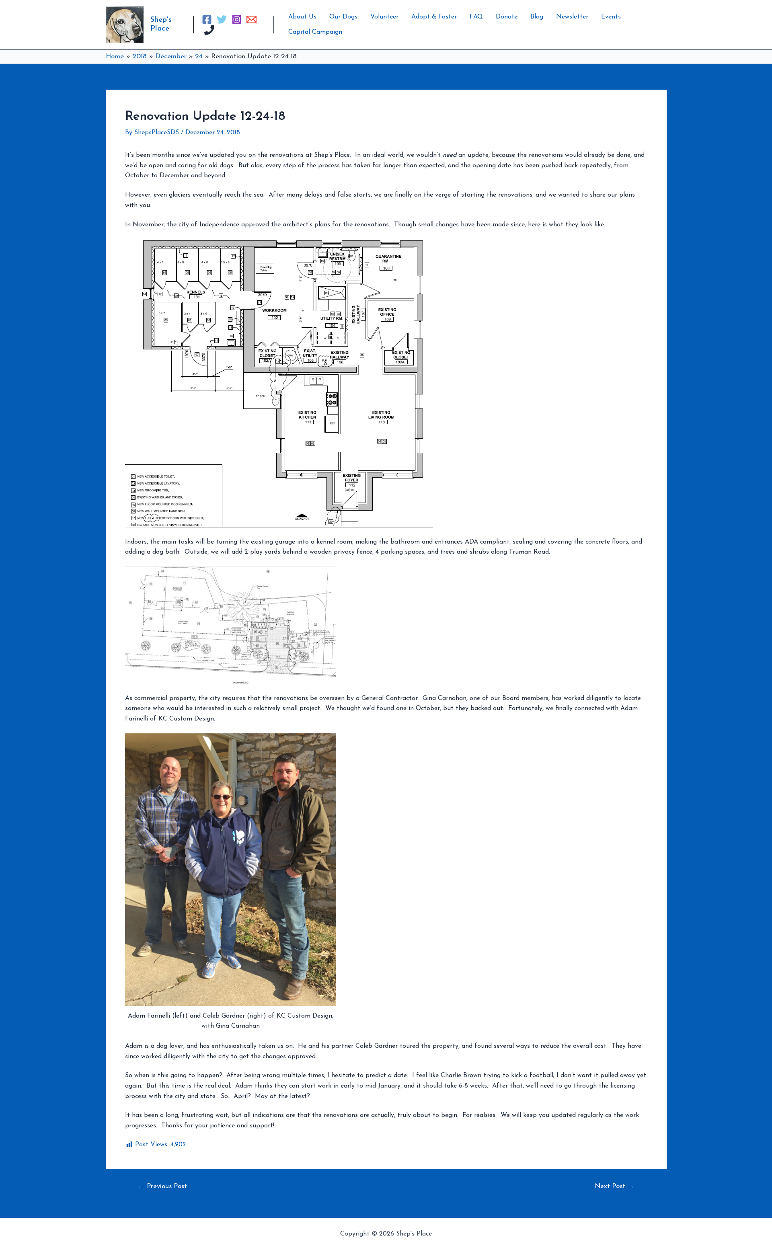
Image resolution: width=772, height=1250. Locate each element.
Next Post (614, 1186)
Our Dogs (343, 17)
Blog (536, 17)
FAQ (476, 17)
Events (611, 17)
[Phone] (209, 30)
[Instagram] (237, 19)
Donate (506, 17)
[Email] (251, 19)
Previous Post (162, 1186)
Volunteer (384, 17)
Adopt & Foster (434, 17)
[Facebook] (207, 19)
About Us (302, 17)
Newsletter (572, 17)
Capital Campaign (315, 32)
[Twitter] (222, 19)
